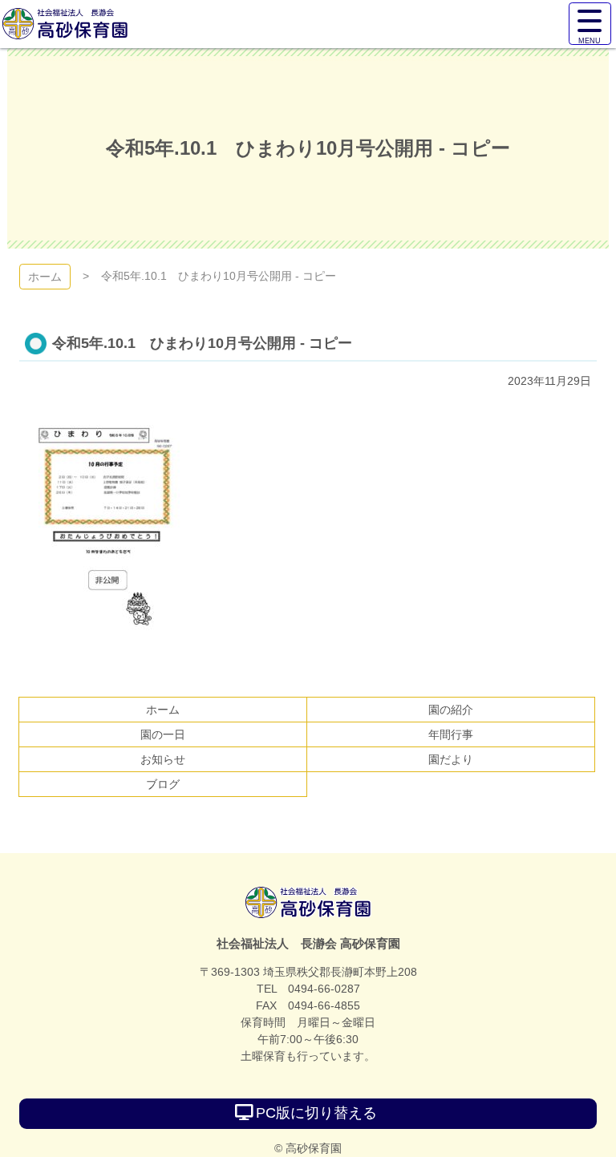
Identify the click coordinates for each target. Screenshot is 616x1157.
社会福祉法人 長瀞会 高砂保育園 (308, 903)
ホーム (45, 276)
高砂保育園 (65, 24)
